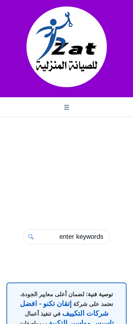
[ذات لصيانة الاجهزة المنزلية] (66, 46)
